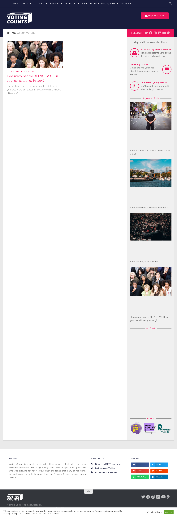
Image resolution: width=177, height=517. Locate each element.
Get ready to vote (139, 64)
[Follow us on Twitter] (146, 33)
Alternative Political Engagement (99, 3)
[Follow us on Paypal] (168, 33)
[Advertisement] (150, 373)
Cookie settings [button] (154, 512)
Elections (55, 3)
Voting (41, 3)
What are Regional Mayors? (144, 261)
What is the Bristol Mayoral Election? (149, 207)
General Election (16, 72)
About (25, 3)
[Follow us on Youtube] (164, 33)
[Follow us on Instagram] (155, 33)
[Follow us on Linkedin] (159, 33)
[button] (140, 465)
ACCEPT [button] (168, 512)
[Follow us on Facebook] (150, 33)
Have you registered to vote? (156, 49)
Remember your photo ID (154, 82)
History (125, 3)
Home (16, 3)
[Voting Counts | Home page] (19, 18)
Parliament (70, 3)
